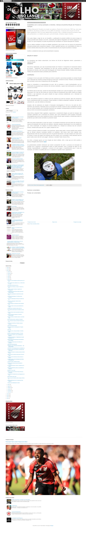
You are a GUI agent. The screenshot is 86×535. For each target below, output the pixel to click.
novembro (9, 390)
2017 (8, 270)
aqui (45, 141)
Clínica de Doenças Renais (12, 325)
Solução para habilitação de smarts (14, 382)
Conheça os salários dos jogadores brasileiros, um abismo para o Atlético (18, 247)
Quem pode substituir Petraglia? (17, 158)
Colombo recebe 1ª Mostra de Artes (14, 361)
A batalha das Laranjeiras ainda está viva (15, 308)
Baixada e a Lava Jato (11, 370)
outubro (9, 389)
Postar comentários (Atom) (34, 223)
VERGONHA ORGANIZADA (12, 344)
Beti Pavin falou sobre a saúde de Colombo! (15, 319)
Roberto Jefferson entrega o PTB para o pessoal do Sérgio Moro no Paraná (17, 174)
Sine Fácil (9, 329)
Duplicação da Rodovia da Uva (13, 285)
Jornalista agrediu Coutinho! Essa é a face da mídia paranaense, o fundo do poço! (15, 242)
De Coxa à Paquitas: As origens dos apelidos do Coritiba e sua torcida (18, 152)
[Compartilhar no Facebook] (50, 185)
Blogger (52, 525)
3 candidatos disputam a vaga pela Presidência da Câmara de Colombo (18, 145)
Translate (14, 112)
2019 (8, 395)
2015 (8, 267)
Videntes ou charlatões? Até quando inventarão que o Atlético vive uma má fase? (18, 182)
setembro (9, 387)
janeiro (9, 271)
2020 (8, 396)
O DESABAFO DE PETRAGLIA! (17, 131)
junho (9, 279)
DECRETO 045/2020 (15, 235)
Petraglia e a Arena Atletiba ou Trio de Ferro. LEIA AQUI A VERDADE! (18, 200)
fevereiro (9, 273)
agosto (9, 386)
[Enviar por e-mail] (46, 185)
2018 (8, 393)
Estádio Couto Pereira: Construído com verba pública (17, 117)
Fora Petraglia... (14, 206)
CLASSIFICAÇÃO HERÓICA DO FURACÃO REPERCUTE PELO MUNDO (17, 221)
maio (9, 277)
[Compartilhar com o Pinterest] (51, 185)
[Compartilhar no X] (49, 185)
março (9, 274)
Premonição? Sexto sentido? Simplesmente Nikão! (17, 138)
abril (8, 276)
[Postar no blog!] (48, 185)
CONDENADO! (14, 505)
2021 (8, 398)
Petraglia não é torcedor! (16, 253)
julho (9, 384)
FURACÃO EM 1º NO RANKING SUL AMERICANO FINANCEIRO (18, 213)
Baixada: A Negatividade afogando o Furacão (15, 333)
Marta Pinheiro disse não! (12, 376)
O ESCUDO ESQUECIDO (16, 124)
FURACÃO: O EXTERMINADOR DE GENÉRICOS (16, 348)
